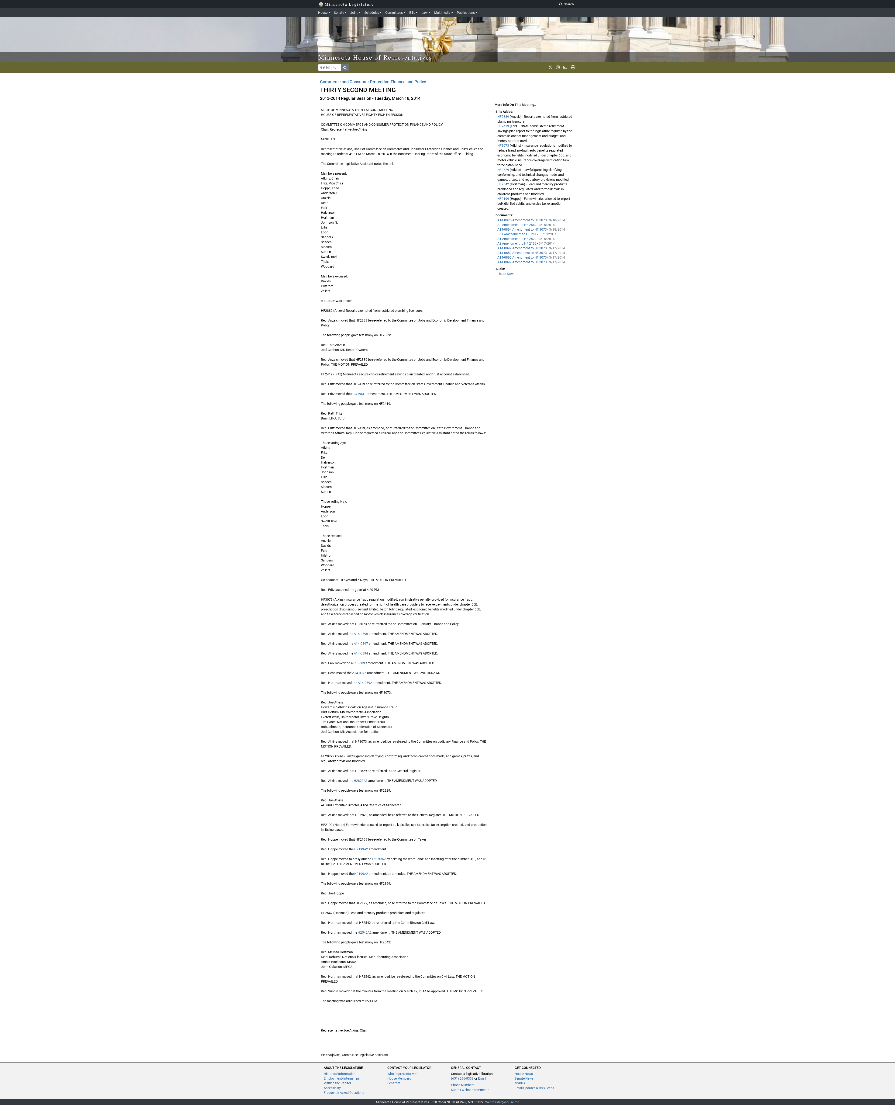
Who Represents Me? (402, 1074)
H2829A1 (361, 781)
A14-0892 (365, 683)
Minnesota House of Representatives (375, 57)
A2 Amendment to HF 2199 (517, 243)
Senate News (524, 1078)
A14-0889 (358, 663)
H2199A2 (361, 849)
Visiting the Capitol (337, 1083)
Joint (354, 12)
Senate (339, 12)
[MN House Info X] (550, 67)
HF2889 (503, 116)
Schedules (371, 12)
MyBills (520, 1083)
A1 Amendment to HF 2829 (517, 239)
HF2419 (503, 126)
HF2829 (503, 170)
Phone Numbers (462, 1085)
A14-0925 (359, 673)
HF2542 (503, 184)
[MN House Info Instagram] (557, 67)
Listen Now (505, 274)
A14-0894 (361, 653)
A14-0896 (361, 634)
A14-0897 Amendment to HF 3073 (522, 262)
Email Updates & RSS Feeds (534, 1088)
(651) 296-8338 (462, 1078)
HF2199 (503, 199)
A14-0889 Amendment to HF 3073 (522, 253)
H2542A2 (365, 932)
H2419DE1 (359, 394)
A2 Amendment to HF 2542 (517, 225)
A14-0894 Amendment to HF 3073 (522, 229)
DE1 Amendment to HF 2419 (518, 234)
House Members (399, 1078)
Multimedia (442, 12)
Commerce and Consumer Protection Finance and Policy (373, 81)
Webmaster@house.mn (502, 1102)
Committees (394, 12)
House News (524, 1074)
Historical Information (339, 1074)
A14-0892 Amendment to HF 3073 (522, 248)
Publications (466, 12)
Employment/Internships (342, 1078)
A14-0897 (361, 643)
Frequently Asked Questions (344, 1093)
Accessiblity (332, 1088)
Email (482, 1078)
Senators (393, 1083)
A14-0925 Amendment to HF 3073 (522, 220)
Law (424, 12)
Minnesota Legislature (349, 4)
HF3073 (503, 145)
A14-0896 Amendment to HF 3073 (522, 257)
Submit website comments (470, 1090)
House (322, 12)
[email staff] (565, 67)
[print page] (573, 67)
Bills (412, 12)
